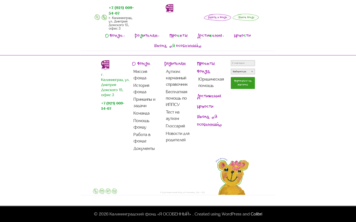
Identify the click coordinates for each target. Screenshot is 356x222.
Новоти (242, 36)
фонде (114, 36)
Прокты (179, 36)
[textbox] (240, 71)
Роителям (146, 36)
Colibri (256, 214)
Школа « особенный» (178, 46)
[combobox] (243, 71)
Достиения (209, 36)
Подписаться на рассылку (243, 83)
